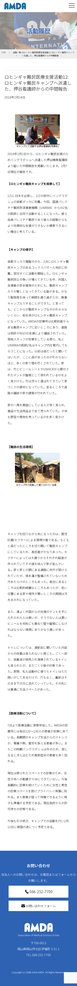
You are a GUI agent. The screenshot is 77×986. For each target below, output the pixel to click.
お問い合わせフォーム (41, 906)
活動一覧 (17, 52)
